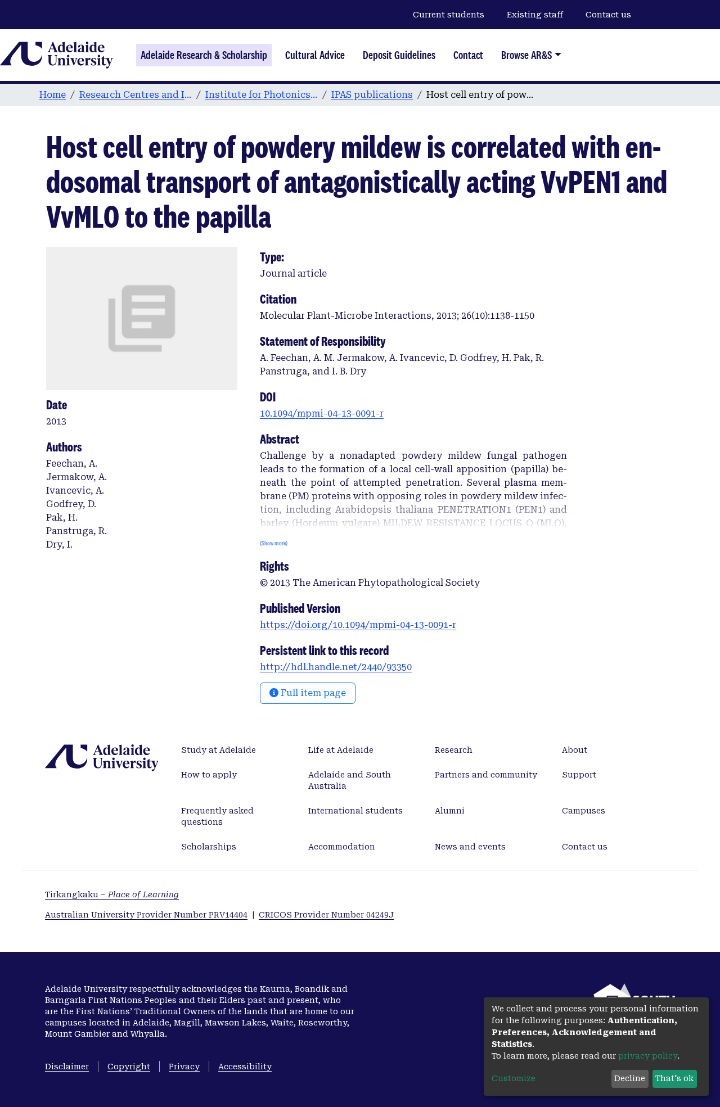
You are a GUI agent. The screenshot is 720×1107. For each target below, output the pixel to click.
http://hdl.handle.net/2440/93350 (336, 667)
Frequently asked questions (217, 816)
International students (355, 810)
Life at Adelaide (341, 749)
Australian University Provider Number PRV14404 (146, 914)
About (574, 749)
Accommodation (341, 846)
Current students (448, 14)
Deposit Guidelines (399, 55)
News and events (470, 846)
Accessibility (245, 1066)
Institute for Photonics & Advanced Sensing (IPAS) (261, 94)
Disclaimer (67, 1066)
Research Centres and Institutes (135, 94)
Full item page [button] (312, 693)
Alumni (450, 810)
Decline (629, 1078)
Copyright (128, 1066)
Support (579, 774)
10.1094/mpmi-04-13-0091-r (322, 413)
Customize (514, 1078)
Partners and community (486, 774)
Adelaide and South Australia (349, 780)
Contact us (608, 14)
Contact (468, 55)
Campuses (583, 810)
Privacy (184, 1066)
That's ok (674, 1078)
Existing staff (535, 14)
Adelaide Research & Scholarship (204, 55)
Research (453, 749)
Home (52, 94)
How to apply (209, 774)
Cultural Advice (315, 55)
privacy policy (647, 1055)
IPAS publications (372, 94)
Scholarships (208, 846)
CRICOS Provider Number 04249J (326, 914)
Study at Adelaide (218, 749)
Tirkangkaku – (112, 894)
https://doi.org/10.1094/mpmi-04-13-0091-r (358, 625)
